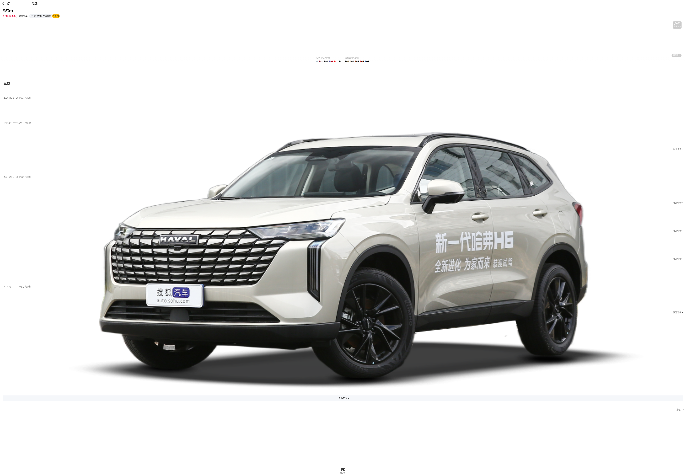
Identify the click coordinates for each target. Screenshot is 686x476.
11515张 (676, 55)
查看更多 (343, 398)
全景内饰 (677, 27)
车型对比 (343, 473)
